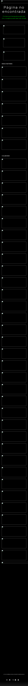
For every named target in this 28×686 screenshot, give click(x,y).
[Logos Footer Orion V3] (14, 282)
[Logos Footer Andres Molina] (14, 306)
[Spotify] (18, 679)
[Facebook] (9, 679)
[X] (12, 679)
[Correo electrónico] (21, 679)
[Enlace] (14, 72)
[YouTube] (15, 679)
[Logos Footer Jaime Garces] (14, 353)
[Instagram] (6, 679)
